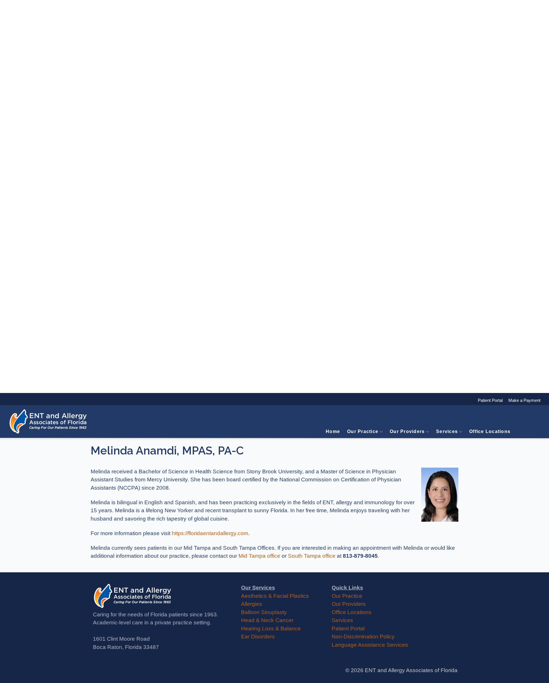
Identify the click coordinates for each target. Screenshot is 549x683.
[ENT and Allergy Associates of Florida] (49, 421)
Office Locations (489, 431)
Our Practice (362, 431)
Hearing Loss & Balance (271, 629)
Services (447, 431)
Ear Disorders (258, 637)
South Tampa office (311, 556)
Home (333, 431)
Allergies (251, 604)
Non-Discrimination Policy (363, 637)
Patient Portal (348, 629)
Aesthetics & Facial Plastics (275, 596)
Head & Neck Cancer (267, 620)
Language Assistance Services (370, 645)
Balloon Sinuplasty (264, 612)
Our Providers (407, 431)
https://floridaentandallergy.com (210, 533)
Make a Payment (521, 400)
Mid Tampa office (259, 556)
